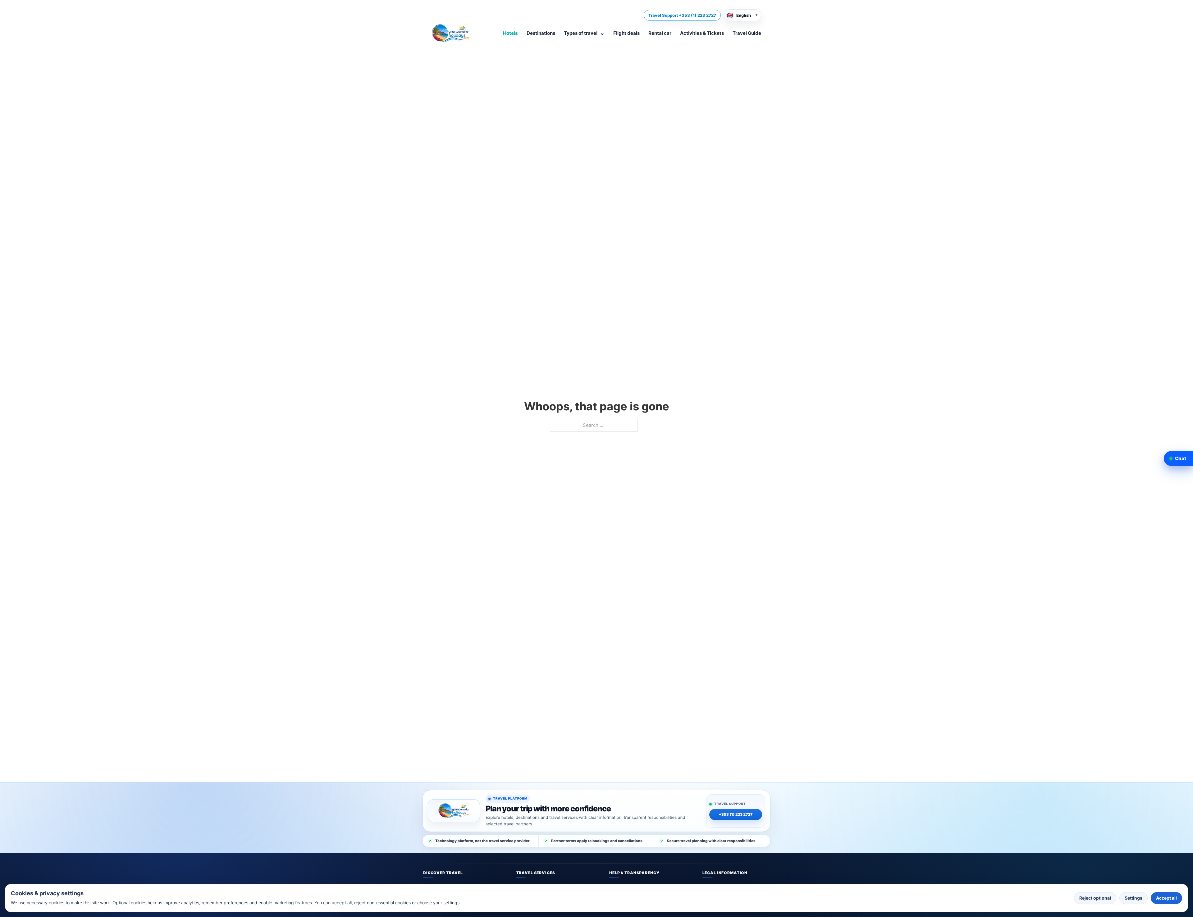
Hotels (510, 33)
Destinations (541, 33)
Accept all (1166, 898)
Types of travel (584, 33)
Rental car (659, 33)
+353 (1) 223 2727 (736, 814)
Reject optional (1095, 898)
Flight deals (626, 33)
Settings (1133, 898)
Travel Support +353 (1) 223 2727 (682, 15)
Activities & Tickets (702, 33)
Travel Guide (747, 33)
